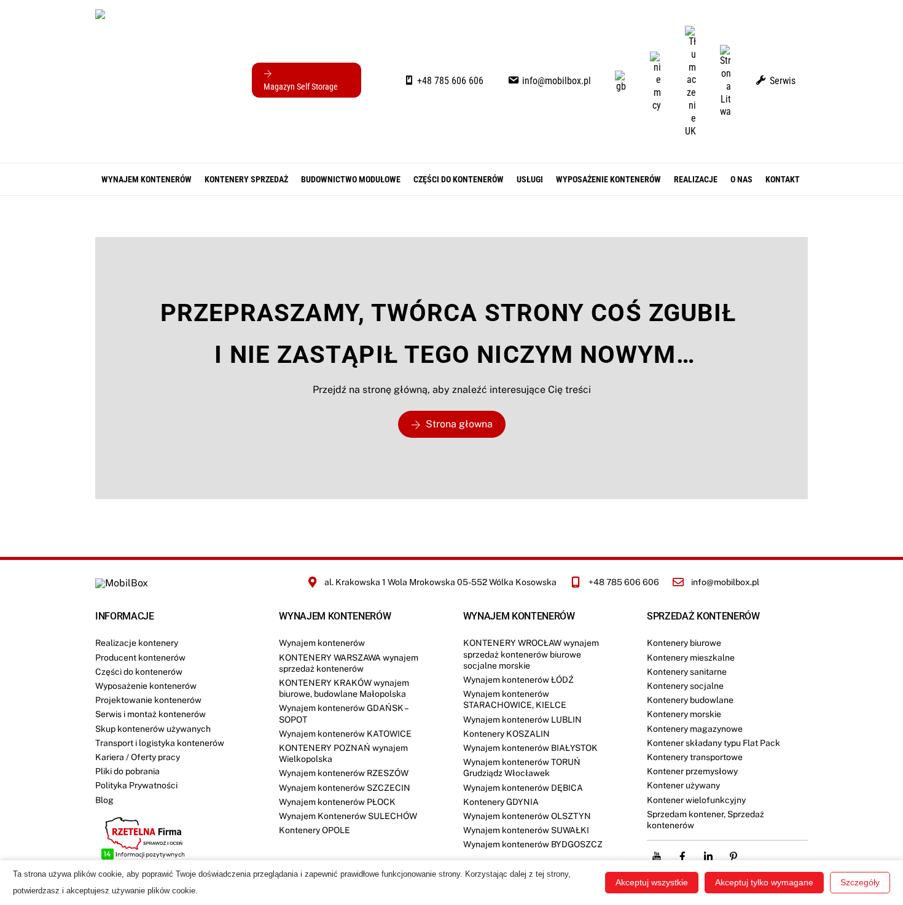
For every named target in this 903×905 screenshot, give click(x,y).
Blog (104, 800)
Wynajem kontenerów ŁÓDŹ (518, 680)
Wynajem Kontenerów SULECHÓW (348, 816)
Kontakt (782, 179)
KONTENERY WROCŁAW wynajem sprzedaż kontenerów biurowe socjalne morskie (531, 654)
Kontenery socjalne (685, 686)
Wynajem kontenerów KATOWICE (345, 734)
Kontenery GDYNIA (501, 802)
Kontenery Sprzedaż (246, 179)
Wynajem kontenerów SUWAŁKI (526, 830)
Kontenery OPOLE (314, 830)
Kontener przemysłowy (692, 771)
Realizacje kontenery (136, 643)
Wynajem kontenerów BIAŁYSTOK (530, 748)
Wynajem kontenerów (146, 179)
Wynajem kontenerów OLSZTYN (527, 816)
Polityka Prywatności (136, 785)
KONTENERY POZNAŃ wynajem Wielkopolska (343, 753)
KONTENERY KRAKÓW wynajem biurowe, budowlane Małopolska (344, 688)
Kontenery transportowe (695, 757)
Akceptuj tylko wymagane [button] (764, 882)
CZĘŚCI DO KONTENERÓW (458, 179)
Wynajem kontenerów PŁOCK (337, 802)
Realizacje (695, 179)
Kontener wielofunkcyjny (696, 800)
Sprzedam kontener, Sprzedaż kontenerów (705, 819)
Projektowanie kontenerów (148, 700)
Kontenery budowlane (690, 700)
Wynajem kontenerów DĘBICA (523, 788)
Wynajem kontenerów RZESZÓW (343, 773)
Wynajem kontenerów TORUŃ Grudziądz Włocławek (521, 767)
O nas (741, 179)
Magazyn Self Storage (301, 86)
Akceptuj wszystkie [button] (652, 882)
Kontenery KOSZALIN (506, 734)
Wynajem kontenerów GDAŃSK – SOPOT (343, 713)
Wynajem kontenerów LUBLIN (522, 719)
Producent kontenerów (140, 657)
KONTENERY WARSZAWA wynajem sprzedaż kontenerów (348, 663)
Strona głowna (459, 424)
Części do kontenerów (138, 672)
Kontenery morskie (684, 714)
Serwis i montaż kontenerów (150, 714)
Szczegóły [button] (860, 882)
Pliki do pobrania (127, 771)
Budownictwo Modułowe (351, 179)
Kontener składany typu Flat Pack (713, 743)
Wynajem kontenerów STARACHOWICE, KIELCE (514, 699)
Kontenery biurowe (684, 643)
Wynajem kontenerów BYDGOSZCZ (533, 844)
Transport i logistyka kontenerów (159, 743)
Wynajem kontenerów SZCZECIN (344, 788)
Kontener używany (683, 785)
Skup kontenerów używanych (153, 729)
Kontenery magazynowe (695, 729)
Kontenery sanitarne (687, 672)
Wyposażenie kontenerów (608, 179)
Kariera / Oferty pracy (137, 757)
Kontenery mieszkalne (691, 657)
